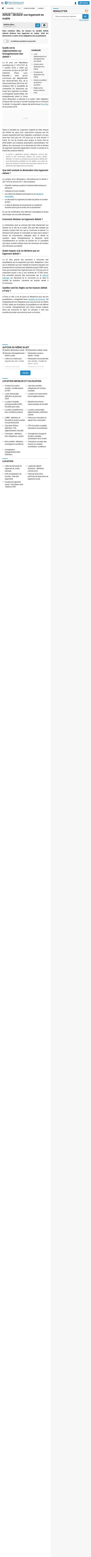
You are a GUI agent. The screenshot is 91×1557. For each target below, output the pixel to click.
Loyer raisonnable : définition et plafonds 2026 (13, 396)
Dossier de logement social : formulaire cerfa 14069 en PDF (14, 484)
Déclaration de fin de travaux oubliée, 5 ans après (36, 369)
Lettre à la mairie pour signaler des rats (13, 359)
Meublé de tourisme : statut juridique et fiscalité (38, 403)
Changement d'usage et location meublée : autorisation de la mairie (37, 436)
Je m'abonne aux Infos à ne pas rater (23, 41)
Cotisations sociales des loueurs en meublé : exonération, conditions (37, 444)
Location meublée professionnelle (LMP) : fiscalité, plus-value (14, 404)
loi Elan (45, 104)
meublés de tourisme (36, 299)
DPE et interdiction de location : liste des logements (13, 476)
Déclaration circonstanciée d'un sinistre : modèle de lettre (38, 361)
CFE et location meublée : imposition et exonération (38, 426)
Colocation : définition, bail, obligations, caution (14, 435)
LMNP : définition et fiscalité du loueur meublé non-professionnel (15, 420)
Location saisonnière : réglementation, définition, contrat (38, 412)
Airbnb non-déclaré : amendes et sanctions (40, 82)
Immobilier (10, 8)
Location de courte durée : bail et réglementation (38, 395)
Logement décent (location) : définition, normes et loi (36, 468)
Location (41, 8)
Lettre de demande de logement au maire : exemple (13, 468)
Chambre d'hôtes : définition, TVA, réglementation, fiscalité (14, 428)
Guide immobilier (29, 8)
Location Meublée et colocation (12, 13)
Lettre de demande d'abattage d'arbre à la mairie (13, 369)
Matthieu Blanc (9, 24)
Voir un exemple (84, 20)
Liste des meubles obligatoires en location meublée (37, 388)
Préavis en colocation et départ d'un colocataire (37, 419)
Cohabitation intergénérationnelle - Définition (13, 452)
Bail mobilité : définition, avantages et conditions (14, 442)
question (85, 3)
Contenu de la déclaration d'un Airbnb (39, 66)
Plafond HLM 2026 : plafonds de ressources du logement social (38, 476)
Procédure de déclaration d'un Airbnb (39, 74)
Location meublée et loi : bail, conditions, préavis (14, 411)
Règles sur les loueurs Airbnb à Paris (39, 90)
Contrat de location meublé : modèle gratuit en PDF (14, 388)
